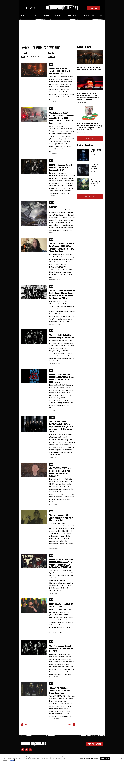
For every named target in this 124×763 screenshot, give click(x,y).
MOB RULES (94, 179)
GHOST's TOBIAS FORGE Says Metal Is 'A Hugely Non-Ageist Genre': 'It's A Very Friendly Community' (60, 472)
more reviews (90, 196)
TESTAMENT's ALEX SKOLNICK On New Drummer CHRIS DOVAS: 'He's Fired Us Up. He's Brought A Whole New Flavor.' (62, 247)
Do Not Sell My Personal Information (89, 758)
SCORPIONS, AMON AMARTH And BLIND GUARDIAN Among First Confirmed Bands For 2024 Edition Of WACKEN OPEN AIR (61, 563)
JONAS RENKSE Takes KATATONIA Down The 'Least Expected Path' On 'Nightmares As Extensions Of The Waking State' (61, 426)
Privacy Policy (72, 15)
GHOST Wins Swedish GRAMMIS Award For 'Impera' (61, 605)
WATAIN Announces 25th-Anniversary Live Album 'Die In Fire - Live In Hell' (61, 518)
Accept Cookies (105, 758)
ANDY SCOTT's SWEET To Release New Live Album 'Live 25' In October (89, 68)
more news (90, 138)
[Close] (121, 758)
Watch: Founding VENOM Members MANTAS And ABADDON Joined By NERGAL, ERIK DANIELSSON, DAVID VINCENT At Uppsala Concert (61, 117)
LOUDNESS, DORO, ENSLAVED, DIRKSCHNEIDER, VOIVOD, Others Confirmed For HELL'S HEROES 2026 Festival (61, 378)
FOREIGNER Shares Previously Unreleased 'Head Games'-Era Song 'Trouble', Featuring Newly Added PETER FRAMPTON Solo (89, 126)
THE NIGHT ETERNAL (94, 165)
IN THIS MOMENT (96, 150)
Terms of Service (89, 15)
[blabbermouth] (62, 10)
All (23, 56)
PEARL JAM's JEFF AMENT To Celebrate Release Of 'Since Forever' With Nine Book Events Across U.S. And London (88, 96)
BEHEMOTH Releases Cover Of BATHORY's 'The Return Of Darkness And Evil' (60, 167)
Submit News (93, 8)
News (23, 15)
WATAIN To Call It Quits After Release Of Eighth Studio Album (61, 336)
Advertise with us (94, 744)
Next (69, 725)
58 (61, 725)
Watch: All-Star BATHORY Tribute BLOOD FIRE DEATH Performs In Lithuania (59, 71)
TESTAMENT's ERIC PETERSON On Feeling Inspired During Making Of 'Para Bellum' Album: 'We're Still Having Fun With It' (62, 294)
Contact (58, 15)
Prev (26, 725)
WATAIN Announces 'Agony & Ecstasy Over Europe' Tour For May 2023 (61, 648)
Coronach (53, 206)
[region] (62, 758)
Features (34, 15)
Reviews (46, 15)
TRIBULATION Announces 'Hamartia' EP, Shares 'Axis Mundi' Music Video (59, 690)
